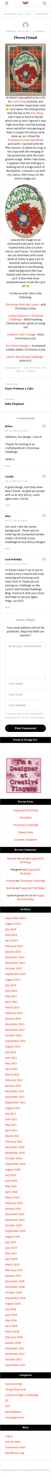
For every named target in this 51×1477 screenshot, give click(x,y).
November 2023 (15, 963)
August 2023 (12, 980)
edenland (10, 31)
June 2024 (11, 935)
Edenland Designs (10, 1470)
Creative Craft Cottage (21, 334)
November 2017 (15, 1354)
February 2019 (14, 1270)
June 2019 (11, 1248)
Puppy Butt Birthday (25, 811)
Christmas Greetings (25, 825)
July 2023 (10, 986)
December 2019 (14, 1215)
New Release (13, 1412)
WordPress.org (14, 1453)
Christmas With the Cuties (21, 305)
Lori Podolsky (13, 560)
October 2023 (13, 969)
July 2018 (10, 1310)
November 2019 (15, 1220)
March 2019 (12, 1265)
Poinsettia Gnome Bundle (24, 140)
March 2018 (12, 1332)
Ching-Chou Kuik (15, 1390)
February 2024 (14, 946)
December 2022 (15, 1025)
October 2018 (13, 1293)
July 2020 (10, 1175)
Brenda (10, 888)
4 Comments (39, 31)
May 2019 (11, 1254)
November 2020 (15, 1153)
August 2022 (12, 1047)
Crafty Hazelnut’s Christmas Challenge (25, 318)
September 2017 (15, 1365)
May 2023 (11, 997)
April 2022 (11, 1069)
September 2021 (15, 1103)
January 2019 (13, 1276)
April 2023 (11, 1002)
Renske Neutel (16, 858)
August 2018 (12, 1304)
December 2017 (14, 1349)
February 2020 (14, 1203)
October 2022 (13, 1036)
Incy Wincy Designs (17, 346)
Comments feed (15, 1448)
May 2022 (11, 1064)
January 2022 (13, 1086)
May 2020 (11, 1187)
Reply (8, 466)
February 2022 (14, 1080)
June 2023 (11, 991)
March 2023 (12, 1008)
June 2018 (11, 1315)
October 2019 (13, 1226)
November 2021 (15, 1097)
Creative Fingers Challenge (21, 1395)
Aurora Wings (13, 1384)
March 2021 (12, 1136)
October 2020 (13, 1159)
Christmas (34, 368)
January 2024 (13, 952)
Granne (10, 881)
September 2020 (15, 1164)
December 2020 (15, 1147)
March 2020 (12, 1198)
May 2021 (11, 1125)
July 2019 (10, 1242)
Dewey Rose (25, 833)
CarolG (9, 477)
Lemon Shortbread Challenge (24, 357)
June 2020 (11, 1181)
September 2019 (15, 1231)
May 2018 (11, 1321)
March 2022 (12, 1075)
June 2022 (11, 1058)
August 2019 (12, 1237)
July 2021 (10, 1114)
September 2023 (15, 974)
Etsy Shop (37, 113)
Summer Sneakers (25, 840)
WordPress (44, 1470)
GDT (28, 14)
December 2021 (14, 1092)
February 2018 (14, 1338)
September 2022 (15, 1041)
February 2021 (14, 1142)
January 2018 (13, 1343)
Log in (9, 1436)
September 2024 (15, 918)
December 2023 (15, 958)
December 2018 (14, 1282)
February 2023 (14, 1013)
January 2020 (13, 1209)
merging (31, 371)
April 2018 (11, 1326)
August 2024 (13, 924)
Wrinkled (25, 818)
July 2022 (10, 1052)
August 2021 (12, 1108)
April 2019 (11, 1259)
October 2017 (13, 1360)
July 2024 (10, 930)
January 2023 (13, 1019)
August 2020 (12, 1170)
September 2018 (15, 1298)
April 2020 (11, 1192)
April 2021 (11, 1131)
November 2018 (15, 1287)
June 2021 (11, 1120)
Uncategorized (14, 1418)
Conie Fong (19, 101)
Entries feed (12, 1442)
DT (7, 1401)
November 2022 (15, 1030)
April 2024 (11, 941)
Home (20, 14)
